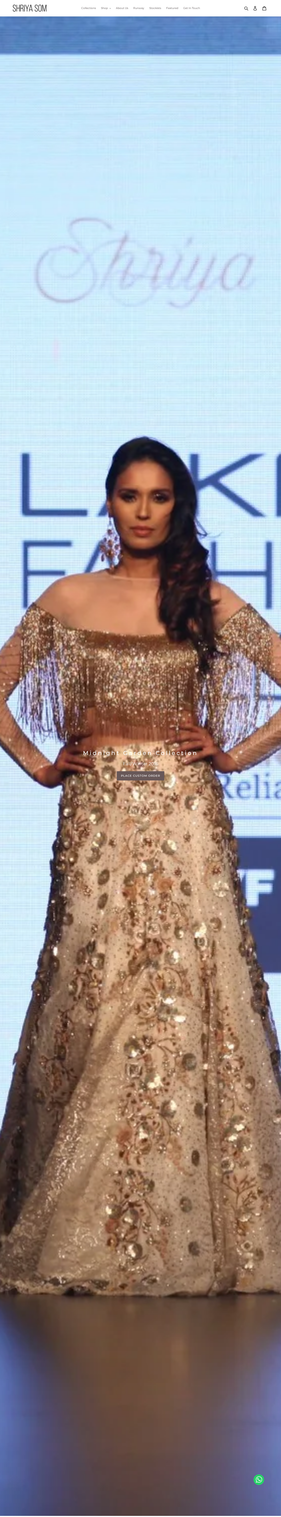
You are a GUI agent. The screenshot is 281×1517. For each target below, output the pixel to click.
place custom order (140, 775)
